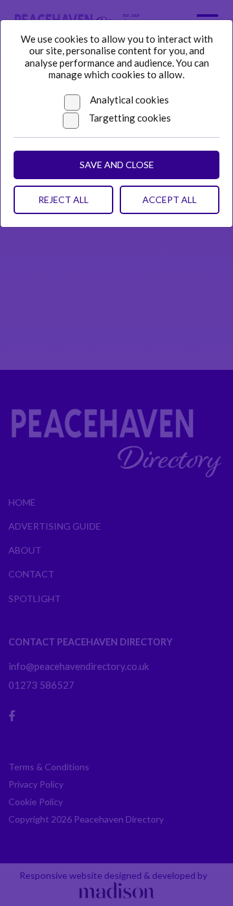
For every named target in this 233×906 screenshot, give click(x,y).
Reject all (63, 199)
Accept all (169, 199)
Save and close (117, 164)
